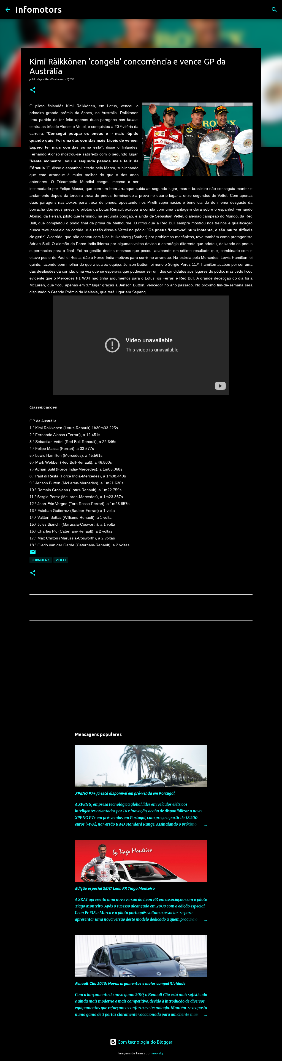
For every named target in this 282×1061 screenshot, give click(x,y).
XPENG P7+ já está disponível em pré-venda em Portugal (124, 793)
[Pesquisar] (69, 9)
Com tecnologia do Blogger (144, 1041)
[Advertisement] (141, 676)
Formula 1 (41, 560)
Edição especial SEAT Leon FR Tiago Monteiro (114, 888)
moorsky (157, 1053)
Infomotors (38, 9)
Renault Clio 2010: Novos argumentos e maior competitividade (130, 983)
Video (61, 560)
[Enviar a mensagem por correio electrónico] (32, 554)
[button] (32, 90)
